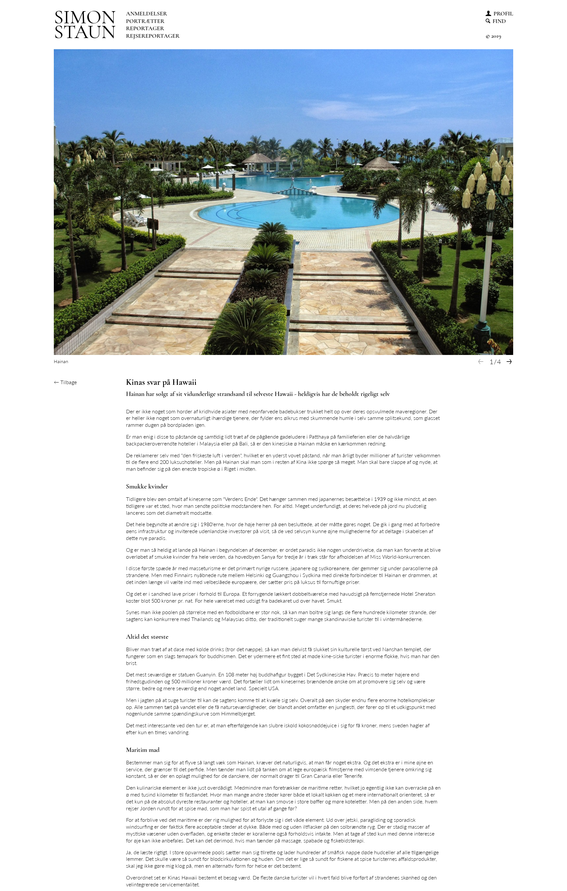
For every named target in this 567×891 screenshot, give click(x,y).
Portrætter (145, 21)
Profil (503, 13)
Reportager (145, 28)
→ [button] (509, 361)
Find (499, 21)
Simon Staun (85, 24)
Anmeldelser (146, 13)
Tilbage (65, 382)
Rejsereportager (152, 35)
